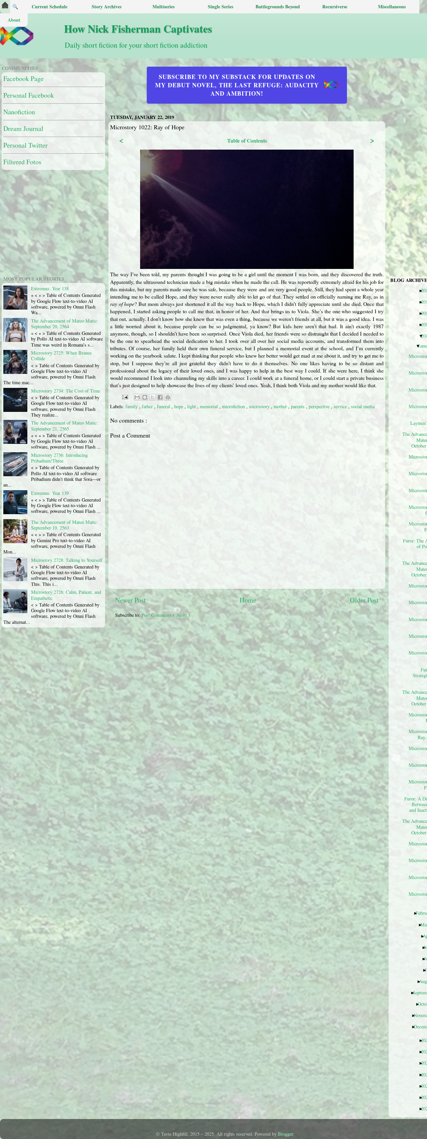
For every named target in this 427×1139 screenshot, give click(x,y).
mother (281, 406)
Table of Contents (247, 140)
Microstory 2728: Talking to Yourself (66, 560)
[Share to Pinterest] (167, 397)
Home (248, 599)
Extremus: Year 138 (50, 288)
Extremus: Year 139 (50, 493)
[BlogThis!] (144, 397)
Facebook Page (23, 78)
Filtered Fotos (22, 161)
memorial (209, 406)
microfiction (234, 406)
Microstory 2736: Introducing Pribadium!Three (59, 458)
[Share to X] (152, 397)
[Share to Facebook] (160, 397)
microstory (260, 406)
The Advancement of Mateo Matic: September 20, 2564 (64, 324)
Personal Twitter (25, 145)
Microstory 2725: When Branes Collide (61, 356)
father (148, 406)
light (192, 406)
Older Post (364, 599)
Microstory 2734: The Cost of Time (65, 391)
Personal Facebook (28, 95)
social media (363, 406)
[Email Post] (124, 396)
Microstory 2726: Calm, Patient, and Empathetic (66, 595)
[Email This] (137, 397)
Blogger (285, 1134)
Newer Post (130, 599)
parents (298, 406)
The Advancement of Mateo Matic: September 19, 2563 (64, 525)
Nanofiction (19, 111)
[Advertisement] (271, 675)
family (132, 406)
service (341, 406)
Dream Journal (23, 128)
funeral (164, 406)
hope (179, 406)
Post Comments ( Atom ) (165, 615)
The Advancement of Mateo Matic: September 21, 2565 (64, 426)
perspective (320, 406)
